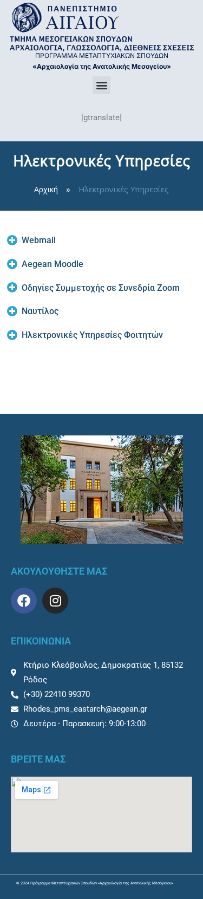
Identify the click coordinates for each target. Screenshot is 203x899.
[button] (101, 85)
